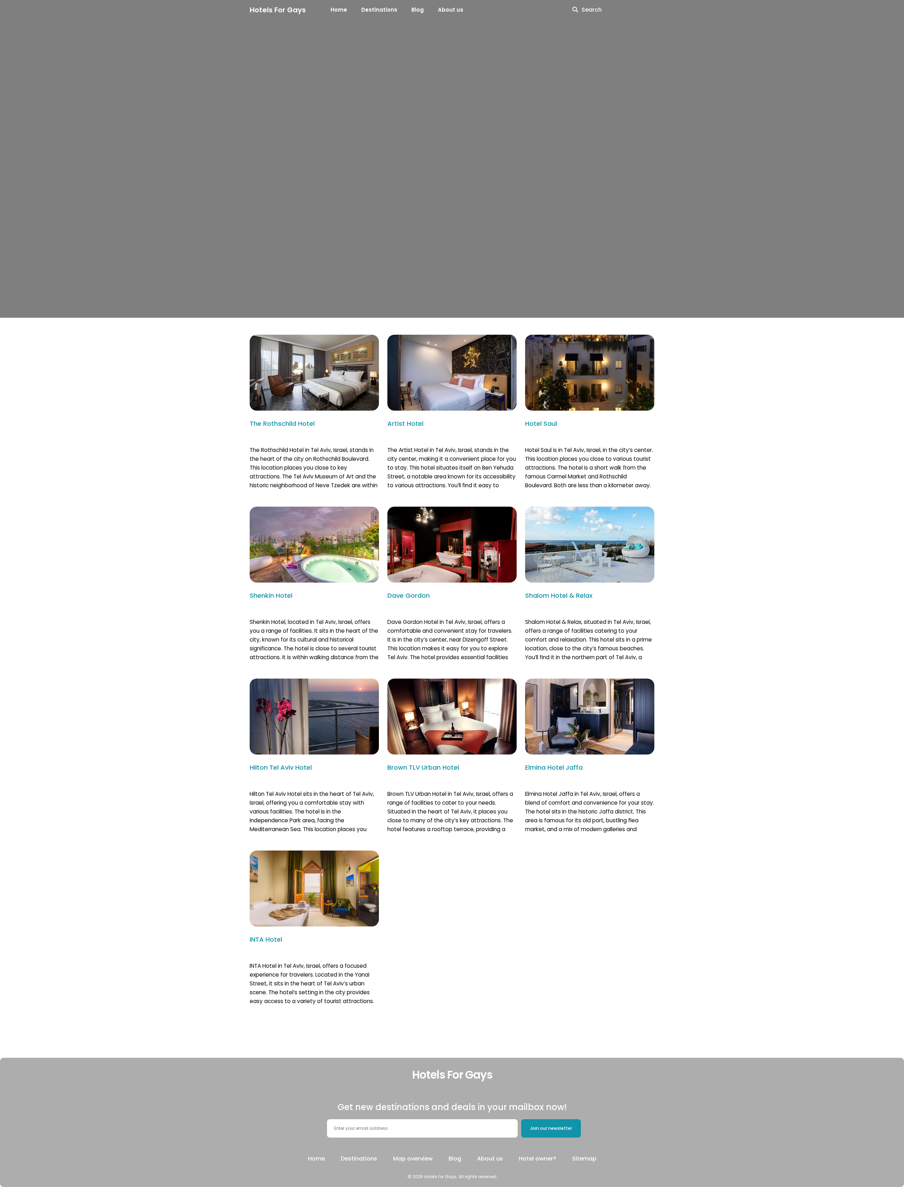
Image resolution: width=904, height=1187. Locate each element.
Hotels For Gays (278, 10)
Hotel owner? (537, 1159)
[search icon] (575, 9)
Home (339, 9)
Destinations (379, 9)
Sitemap (584, 1159)
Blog (417, 9)
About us (450, 9)
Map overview (413, 1159)
